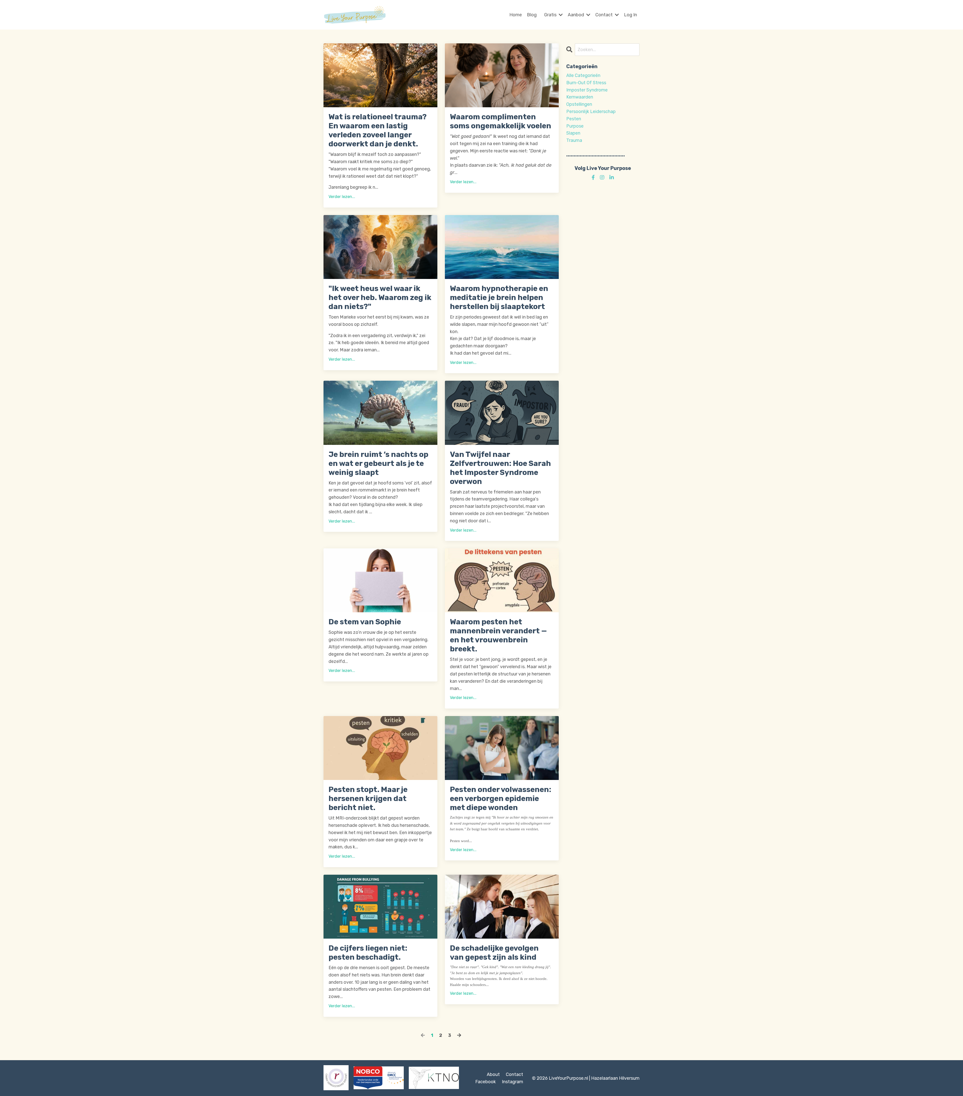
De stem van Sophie (365, 621)
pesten (573, 119)
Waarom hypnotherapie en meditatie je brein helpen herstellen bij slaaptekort (499, 297)
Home (515, 15)
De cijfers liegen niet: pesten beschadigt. (368, 953)
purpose (575, 126)
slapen (573, 133)
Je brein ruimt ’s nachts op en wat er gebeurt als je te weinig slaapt (378, 463)
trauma (574, 140)
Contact (514, 1074)
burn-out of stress (586, 82)
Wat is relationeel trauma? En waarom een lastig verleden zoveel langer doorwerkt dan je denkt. (378, 130)
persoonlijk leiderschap (591, 111)
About (493, 1074)
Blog (532, 15)
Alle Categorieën (583, 75)
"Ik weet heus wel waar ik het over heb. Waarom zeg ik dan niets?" (380, 297)
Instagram (512, 1081)
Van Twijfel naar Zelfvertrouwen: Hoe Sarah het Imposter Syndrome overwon (500, 468)
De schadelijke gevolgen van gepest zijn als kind (494, 953)
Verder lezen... (342, 196)
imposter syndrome (587, 90)
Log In (630, 15)
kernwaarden (579, 97)
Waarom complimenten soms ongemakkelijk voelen (500, 121)
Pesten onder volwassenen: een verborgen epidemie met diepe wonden (500, 798)
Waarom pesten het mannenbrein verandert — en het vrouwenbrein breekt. (498, 635)
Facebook (485, 1081)
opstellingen (579, 104)
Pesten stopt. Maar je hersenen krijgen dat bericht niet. (368, 798)
